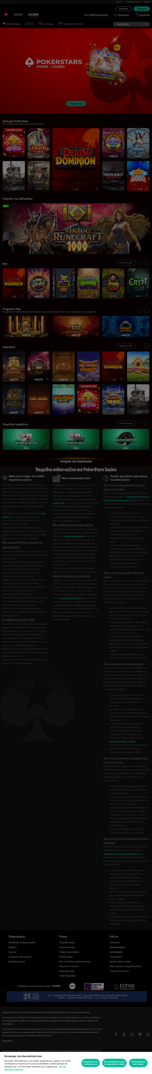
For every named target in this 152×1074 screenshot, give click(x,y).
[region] (76, 1063)
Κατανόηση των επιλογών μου (90, 1063)
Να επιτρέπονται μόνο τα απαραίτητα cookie (114, 1063)
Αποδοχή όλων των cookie (138, 1063)
